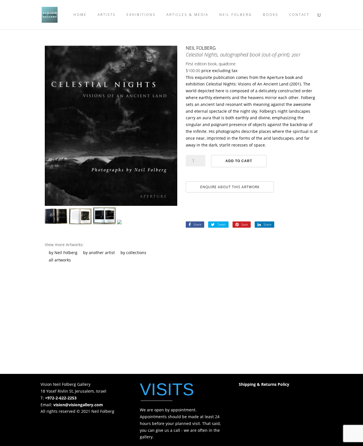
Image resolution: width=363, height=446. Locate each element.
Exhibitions (141, 15)
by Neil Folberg (63, 252)
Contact (299, 15)
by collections (133, 252)
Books (270, 15)
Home (80, 15)
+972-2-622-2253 (61, 398)
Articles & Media (187, 15)
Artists (107, 15)
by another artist (99, 252)
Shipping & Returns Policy (264, 384)
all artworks (60, 260)
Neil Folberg (235, 15)
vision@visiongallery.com (78, 404)
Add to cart (238, 161)
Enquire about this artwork (229, 187)
